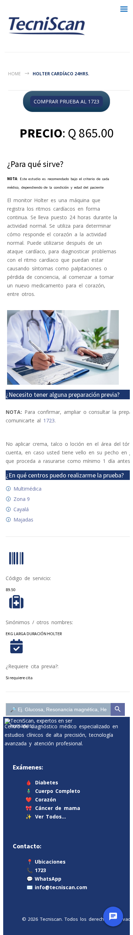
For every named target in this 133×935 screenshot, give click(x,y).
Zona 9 (21, 499)
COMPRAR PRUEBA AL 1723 (66, 101)
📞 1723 (36, 869)
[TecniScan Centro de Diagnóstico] (46, 26)
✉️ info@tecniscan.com (57, 886)
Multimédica (27, 488)
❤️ (41, 799)
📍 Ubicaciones (46, 861)
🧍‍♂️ (53, 791)
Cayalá (21, 509)
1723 (49, 420)
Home (14, 74)
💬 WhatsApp (44, 878)
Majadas (23, 519)
